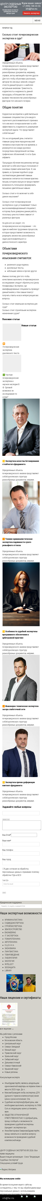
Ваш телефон (7, 850)
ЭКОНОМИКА (10, 948)
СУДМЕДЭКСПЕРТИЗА (14, 923)
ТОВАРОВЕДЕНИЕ (12, 954)
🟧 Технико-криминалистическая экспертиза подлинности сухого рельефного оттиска (17, 542)
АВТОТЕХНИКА (11, 942)
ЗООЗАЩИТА (10, 967)
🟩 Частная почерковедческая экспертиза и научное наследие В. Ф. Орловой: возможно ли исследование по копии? (11, 386)
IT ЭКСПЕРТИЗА (11, 935)
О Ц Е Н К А (9, 945)
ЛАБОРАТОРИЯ (11, 958)
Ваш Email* (6, 835)
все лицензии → (7, 1028)
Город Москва (11, 1037)
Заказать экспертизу (31, 13)
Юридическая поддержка (11, 902)
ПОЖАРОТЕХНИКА (12, 939)
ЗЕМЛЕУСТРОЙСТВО (13, 929)
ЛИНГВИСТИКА (11, 951)
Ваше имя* (6, 840)
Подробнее (25, 1194)
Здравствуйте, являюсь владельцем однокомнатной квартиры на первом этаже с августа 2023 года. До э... (23, 1086)
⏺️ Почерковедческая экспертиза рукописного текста (11, 348)
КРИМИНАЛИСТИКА (13, 920)
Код (8, 819)
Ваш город (6, 859)
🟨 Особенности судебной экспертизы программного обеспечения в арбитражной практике (19, 634)
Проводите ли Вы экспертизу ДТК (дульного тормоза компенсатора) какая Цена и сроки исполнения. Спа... (22, 1095)
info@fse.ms (31, 8)
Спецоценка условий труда (11, 1163)
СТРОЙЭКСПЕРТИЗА (13, 926)
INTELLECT (9, 964)
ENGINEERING (10, 932)
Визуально (4, 819)
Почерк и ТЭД (7, 28)
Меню (37, 20)
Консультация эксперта (10, 1077)
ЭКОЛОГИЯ (9, 961)
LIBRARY (8, 970)
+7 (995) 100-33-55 (31, 6)
